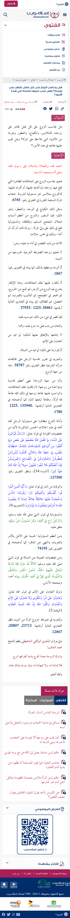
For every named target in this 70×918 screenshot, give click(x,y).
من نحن (16, 873)
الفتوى (52, 25)
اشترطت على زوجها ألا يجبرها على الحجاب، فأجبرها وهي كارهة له (37, 740)
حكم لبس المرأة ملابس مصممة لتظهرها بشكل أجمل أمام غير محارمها (36, 780)
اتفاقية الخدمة (42, 873)
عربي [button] (61, 4)
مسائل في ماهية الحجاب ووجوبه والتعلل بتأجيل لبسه (35, 725)
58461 (48, 308)
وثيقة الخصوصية (59, 873)
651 (7, 109)
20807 (14, 626)
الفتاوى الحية (53, 42)
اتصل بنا (27, 873)
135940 (26, 406)
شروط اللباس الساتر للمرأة (43, 712)
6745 (16, 200)
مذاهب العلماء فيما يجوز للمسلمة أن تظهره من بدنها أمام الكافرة (36, 765)
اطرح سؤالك (54, 35)
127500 (56, 477)
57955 (26, 308)
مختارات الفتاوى (51, 63)
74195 (42, 548)
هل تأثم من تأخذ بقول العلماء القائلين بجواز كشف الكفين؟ (37, 795)
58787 (19, 365)
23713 (27, 626)
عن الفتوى (54, 70)
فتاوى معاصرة (52, 56)
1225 (37, 308)
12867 (57, 632)
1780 (58, 412)
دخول (10, 3)
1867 (58, 274)
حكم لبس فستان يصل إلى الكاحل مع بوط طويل (31, 752)
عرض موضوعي (52, 49)
